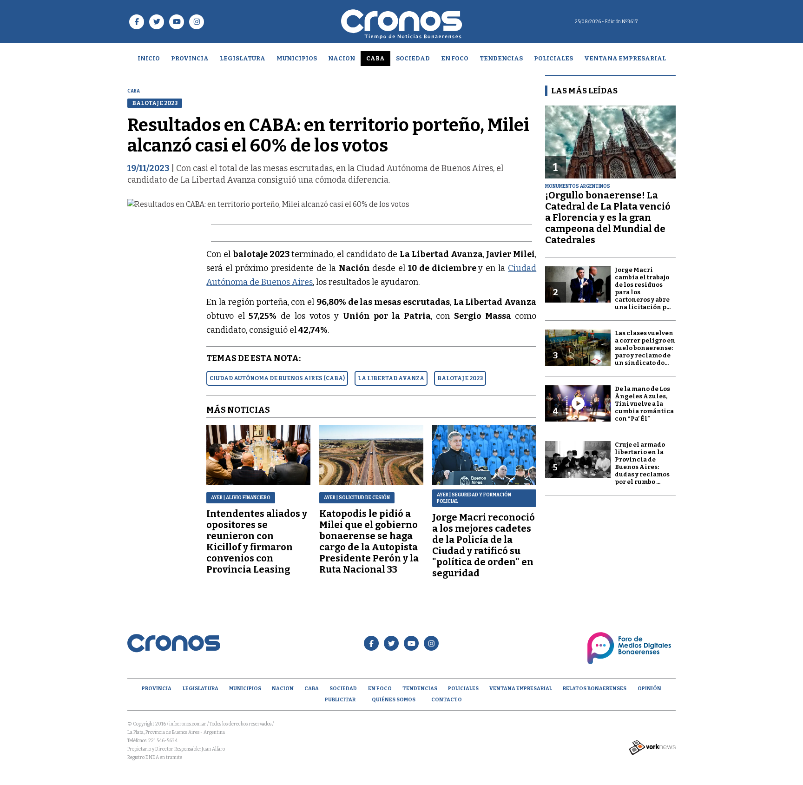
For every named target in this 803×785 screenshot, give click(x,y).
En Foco (454, 58)
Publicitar (340, 700)
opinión (649, 689)
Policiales (553, 58)
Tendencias (501, 58)
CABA (375, 58)
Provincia (190, 58)
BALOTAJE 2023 (460, 378)
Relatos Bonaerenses (594, 689)
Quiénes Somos (393, 700)
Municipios (296, 58)
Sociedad (413, 58)
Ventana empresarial (625, 58)
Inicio (149, 58)
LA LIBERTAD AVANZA (391, 378)
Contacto (446, 700)
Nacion (341, 58)
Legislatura (242, 58)
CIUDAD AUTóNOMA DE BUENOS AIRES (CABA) (277, 378)
